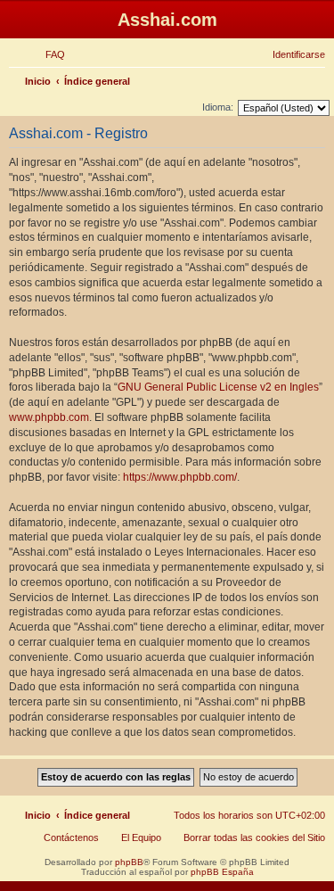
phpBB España (222, 872)
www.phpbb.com (49, 417)
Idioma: (217, 107)
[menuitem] (47, 54)
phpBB (129, 862)
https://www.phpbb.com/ (180, 477)
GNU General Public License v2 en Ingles (218, 387)
